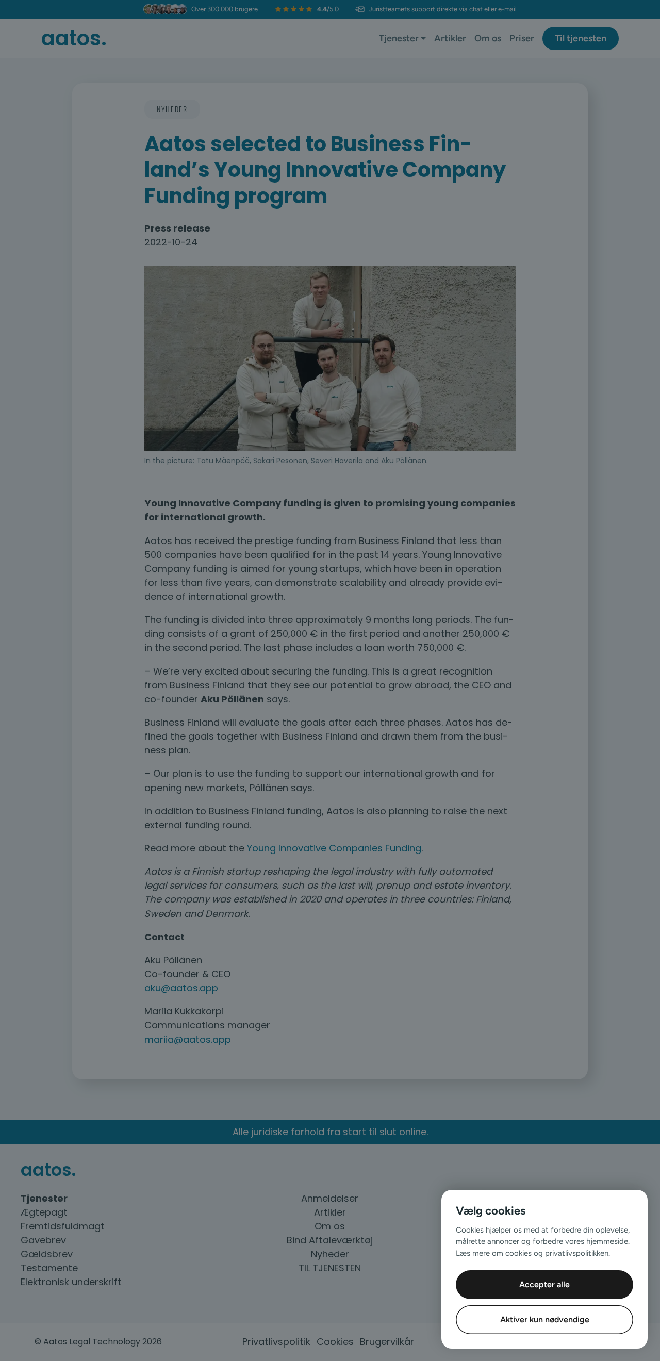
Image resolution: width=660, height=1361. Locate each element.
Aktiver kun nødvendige (544, 1319)
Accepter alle (544, 1284)
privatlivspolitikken (576, 1253)
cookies (518, 1253)
